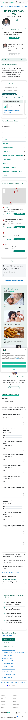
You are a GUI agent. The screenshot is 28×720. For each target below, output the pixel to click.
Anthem (5, 139)
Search (17, 2)
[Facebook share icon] (17, 713)
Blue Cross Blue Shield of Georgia (12, 171)
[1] (9, 53)
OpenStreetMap (18, 203)
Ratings (22, 60)
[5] (19, 53)
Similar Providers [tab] (8, 639)
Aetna (4, 135)
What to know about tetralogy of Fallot (13, 308)
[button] (20, 414)
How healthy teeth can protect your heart (13, 324)
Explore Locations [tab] (8, 643)
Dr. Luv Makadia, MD (7, 652)
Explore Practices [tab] (8, 646)
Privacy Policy (17, 358)
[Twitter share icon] (23, 713)
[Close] (25, 349)
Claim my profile (14, 388)
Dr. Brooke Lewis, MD (7, 666)
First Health (6, 151)
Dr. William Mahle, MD (7, 655)
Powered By (4, 685)
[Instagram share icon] (19, 713)
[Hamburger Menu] (4, 2)
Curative (5, 143)
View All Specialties (7, 635)
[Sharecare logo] (14, 712)
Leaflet (14, 203)
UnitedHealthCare (8, 147)
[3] (14, 53)
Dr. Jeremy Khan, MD (7, 677)
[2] (12, 53)
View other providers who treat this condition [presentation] (12, 111)
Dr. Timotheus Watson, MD (8, 669)
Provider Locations (13, 60)
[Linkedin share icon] (21, 713)
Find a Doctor (4, 6)
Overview (4, 60)
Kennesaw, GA (15, 29)
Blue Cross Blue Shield (9, 167)
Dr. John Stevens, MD (7, 658)
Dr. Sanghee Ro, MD (20, 652)
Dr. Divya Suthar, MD (7, 671)
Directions (8, 213)
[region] (14, 360)
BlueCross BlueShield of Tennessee (13, 155)
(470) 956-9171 (20, 213)
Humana (5, 176)
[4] (16, 53)
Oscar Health (7, 159)
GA (22, 6)
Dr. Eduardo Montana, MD (8, 674)
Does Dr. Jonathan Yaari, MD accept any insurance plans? (13, 561)
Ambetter (5, 163)
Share (19, 20)
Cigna (4, 131)
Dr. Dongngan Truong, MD (8, 663)
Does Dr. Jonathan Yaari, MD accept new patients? (13, 567)
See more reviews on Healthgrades (14, 280)
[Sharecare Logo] (9, 2)
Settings (14, 369)
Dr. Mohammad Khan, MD (8, 650)
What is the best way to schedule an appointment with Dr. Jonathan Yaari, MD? (13, 555)
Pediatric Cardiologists (14, 6)
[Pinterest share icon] (26, 713)
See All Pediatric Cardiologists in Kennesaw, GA (13, 682)
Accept (14, 366)
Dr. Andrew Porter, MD (7, 661)
